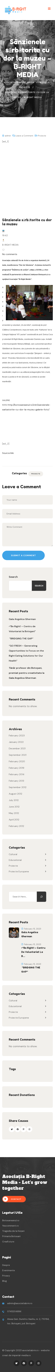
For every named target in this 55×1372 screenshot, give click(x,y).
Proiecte (42, 135)
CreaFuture (8, 1241)
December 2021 (17, 748)
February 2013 (16, 780)
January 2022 (16, 742)
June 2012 (14, 806)
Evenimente (8, 1270)
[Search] (41, 897)
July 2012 (14, 800)
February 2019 (16, 767)
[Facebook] (18, 1129)
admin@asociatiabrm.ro (19, 1303)
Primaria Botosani (11, 1236)
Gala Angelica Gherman (22, 619)
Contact (15, 1199)
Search (13, 577)
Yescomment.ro (10, 1225)
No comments (9, 254)
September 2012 (17, 787)
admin (7, 135)
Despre (6, 1265)
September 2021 (17, 754)
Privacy (6, 1275)
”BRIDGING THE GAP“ (21, 638)
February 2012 (16, 826)
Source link (8, 453)
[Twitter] (12, 1129)
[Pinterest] (23, 1129)
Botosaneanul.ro (10, 1220)
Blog (4, 1281)
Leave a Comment (24, 135)
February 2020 (17, 761)
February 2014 (16, 774)
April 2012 (14, 819)
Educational (15, 860)
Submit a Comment (23, 555)
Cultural (13, 854)
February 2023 (17, 735)
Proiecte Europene (19, 871)
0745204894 (14, 1311)
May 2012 (14, 813)
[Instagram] (29, 1129)
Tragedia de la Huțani (13, 1231)
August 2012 (15, 793)
